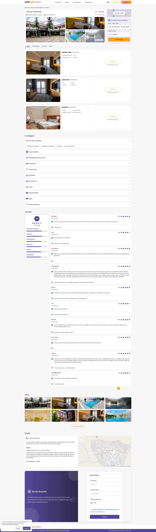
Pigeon (116, 466)
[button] (101, 12)
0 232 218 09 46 (50, 15)
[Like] (96, 12)
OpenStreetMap (123, 466)
